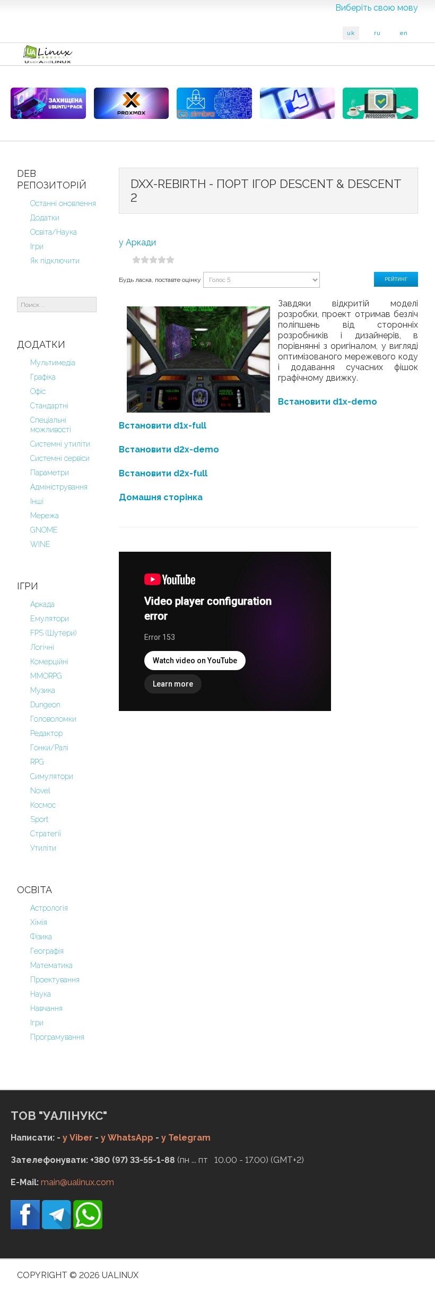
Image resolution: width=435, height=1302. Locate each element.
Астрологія (49, 908)
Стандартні (49, 405)
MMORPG (46, 676)
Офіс (38, 391)
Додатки (44, 217)
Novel (40, 790)
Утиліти (43, 848)
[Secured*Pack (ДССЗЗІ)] (48, 103)
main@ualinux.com (77, 1182)
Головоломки (53, 719)
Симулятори (51, 776)
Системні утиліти (60, 444)
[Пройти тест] (297, 103)
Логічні (42, 647)
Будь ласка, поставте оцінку (160, 280)
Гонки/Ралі (49, 747)
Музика (42, 690)
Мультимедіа (52, 362)
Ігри (37, 246)
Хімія (38, 922)
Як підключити (55, 260)
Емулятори (49, 618)
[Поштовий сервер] (214, 103)
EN (404, 33)
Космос (43, 805)
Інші (37, 501)
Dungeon (45, 704)
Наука (40, 994)
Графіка (43, 377)
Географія (47, 951)
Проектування (55, 979)
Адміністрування (59, 487)
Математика (51, 965)
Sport (39, 819)
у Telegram (186, 1138)
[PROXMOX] (131, 103)
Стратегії (45, 833)
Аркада (42, 604)
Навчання (46, 1008)
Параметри (49, 472)
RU (377, 33)
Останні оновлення (63, 203)
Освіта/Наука (53, 232)
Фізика (41, 936)
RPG (37, 762)
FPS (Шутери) (53, 633)
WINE (40, 544)
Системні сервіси (60, 458)
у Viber (78, 1138)
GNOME (44, 530)
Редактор (46, 733)
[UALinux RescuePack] (380, 103)
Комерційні (49, 661)
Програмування (57, 1037)
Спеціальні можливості (50, 425)
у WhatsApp (127, 1138)
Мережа (44, 515)
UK (351, 33)
